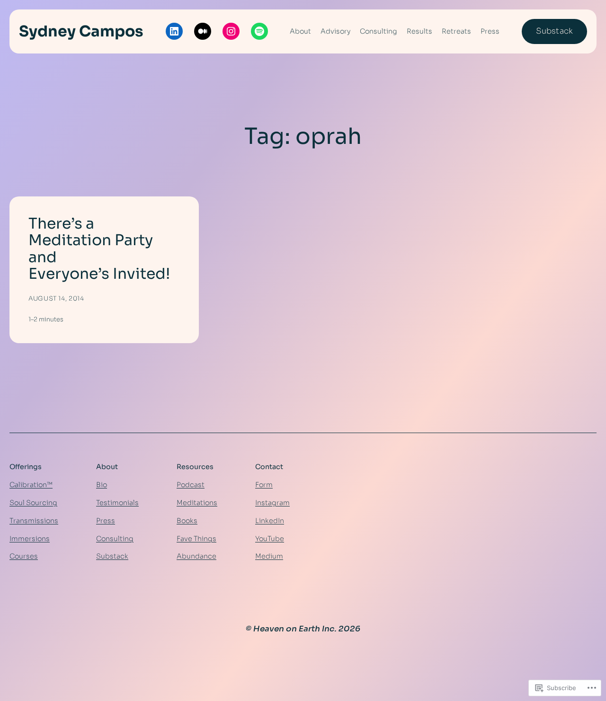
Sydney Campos (81, 31)
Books (187, 520)
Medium (269, 556)
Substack (554, 31)
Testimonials (117, 502)
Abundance (196, 556)
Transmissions (33, 520)
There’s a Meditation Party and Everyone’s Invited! (99, 249)
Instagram (272, 502)
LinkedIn (269, 520)
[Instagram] (231, 31)
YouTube (269, 538)
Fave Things (196, 538)
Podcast (191, 484)
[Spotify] (259, 31)
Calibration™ (31, 484)
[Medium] (202, 31)
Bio (101, 484)
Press (105, 520)
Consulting (115, 538)
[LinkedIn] (174, 31)
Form (264, 484)
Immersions (29, 538)
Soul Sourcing (33, 502)
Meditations (197, 502)
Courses (23, 556)
